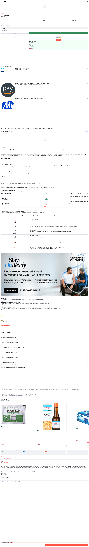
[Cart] (87, 2)
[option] (4, 128)
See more (2, 304)
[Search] (85, 2)
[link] (5, 1)
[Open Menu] (2, 2)
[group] (44, 6)
